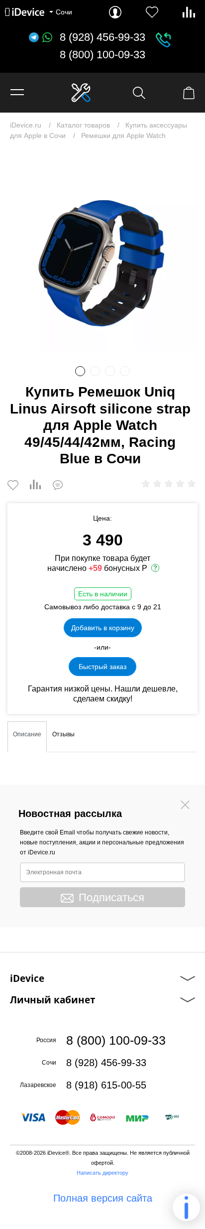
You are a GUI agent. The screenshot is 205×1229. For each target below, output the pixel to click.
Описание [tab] (27, 734)
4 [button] (125, 371)
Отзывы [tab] (63, 734)
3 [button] (110, 371)
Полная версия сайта (102, 1198)
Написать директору (102, 1173)
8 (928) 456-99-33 (102, 37)
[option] (102, 256)
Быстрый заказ (102, 667)
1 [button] (80, 371)
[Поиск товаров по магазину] (139, 93)
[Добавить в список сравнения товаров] (35, 485)
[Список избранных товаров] (152, 12)
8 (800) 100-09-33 (102, 55)
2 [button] (95, 371)
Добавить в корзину (102, 628)
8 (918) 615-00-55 (106, 1085)
